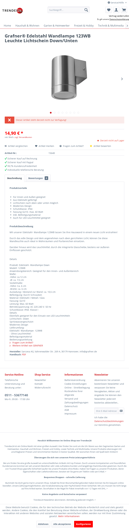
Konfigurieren (83, 524)
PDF (24, 354)
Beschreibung (14, 178)
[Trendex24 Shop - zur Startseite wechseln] (12, 11)
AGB (66, 409)
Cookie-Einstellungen (75, 383)
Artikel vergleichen (18, 145)
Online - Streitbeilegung (77, 387)
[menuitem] (69, 10)
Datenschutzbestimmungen (109, 421)
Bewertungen (37, 178)
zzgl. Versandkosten (23, 137)
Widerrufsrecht (43, 387)
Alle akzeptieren (62, 524)
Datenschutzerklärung (119, 19)
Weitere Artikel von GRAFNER (27, 345)
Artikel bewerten (102, 145)
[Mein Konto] (116, 10)
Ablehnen (43, 524)
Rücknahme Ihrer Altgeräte (73, 393)
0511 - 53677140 (16, 395)
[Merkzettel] (108, 10)
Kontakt (39, 383)
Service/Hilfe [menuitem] (117, 2)
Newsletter (40, 380)
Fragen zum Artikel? (73, 145)
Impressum (70, 413)
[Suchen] (86, 10)
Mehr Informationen (69, 516)
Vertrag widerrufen (119, 15)
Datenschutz (71, 406)
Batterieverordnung (74, 380)
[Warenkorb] (124, 10)
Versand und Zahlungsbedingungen (76, 400)
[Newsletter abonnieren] (121, 411)
